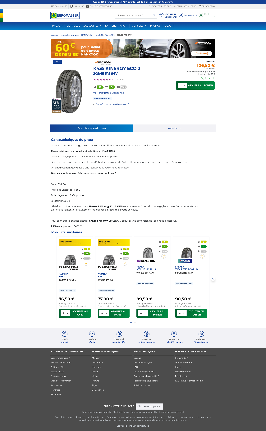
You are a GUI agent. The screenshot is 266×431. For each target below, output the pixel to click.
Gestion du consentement (171, 412)
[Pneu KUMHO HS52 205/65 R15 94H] (109, 257)
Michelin (96, 358)
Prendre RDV (208, 6)
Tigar (94, 385)
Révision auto (181, 376)
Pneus (178, 367)
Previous (53, 279)
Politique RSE (57, 367)
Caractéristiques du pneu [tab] (92, 128)
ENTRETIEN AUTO (115, 25)
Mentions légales (121, 412)
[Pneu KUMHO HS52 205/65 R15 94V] (70, 257)
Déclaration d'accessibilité (146, 376)
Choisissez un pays (148, 406)
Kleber (95, 376)
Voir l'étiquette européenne (108, 93)
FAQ (136, 367)
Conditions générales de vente (96, 412)
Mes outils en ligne (143, 362)
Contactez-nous (58, 376)
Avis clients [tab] (174, 128)
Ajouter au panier (200, 85)
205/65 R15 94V (105, 74)
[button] (86, 263)
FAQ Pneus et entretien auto (189, 381)
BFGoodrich (98, 390)
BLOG (168, 25)
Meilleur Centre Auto (60, 362)
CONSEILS (137, 25)
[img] (86, 263)
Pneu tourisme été (102, 99)
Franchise (78, 6)
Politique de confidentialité (144, 412)
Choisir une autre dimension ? (112, 104)
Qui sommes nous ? (60, 358)
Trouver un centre (161, 6)
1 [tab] (131, 322)
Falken (95, 371)
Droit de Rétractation (60, 381)
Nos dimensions (183, 371)
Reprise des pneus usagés (146, 381)
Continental (97, 362)
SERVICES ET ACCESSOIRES (82, 25)
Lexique (137, 358)
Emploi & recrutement (100, 6)
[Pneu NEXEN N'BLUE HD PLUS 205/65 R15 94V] (147, 250)
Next (213, 279)
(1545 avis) (119, 79)
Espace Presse (57, 371)
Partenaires (56, 394)
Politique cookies (142, 385)
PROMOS (155, 25)
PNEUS (56, 25)
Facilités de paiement (144, 371)
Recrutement (56, 385)
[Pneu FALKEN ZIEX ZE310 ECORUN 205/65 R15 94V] (186, 250)
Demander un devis (186, 6)
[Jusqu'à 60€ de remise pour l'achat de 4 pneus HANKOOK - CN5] (133, 48)
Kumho (95, 381)
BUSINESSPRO (60, 6)
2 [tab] (135, 322)
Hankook (96, 367)
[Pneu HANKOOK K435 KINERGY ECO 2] (69, 91)
